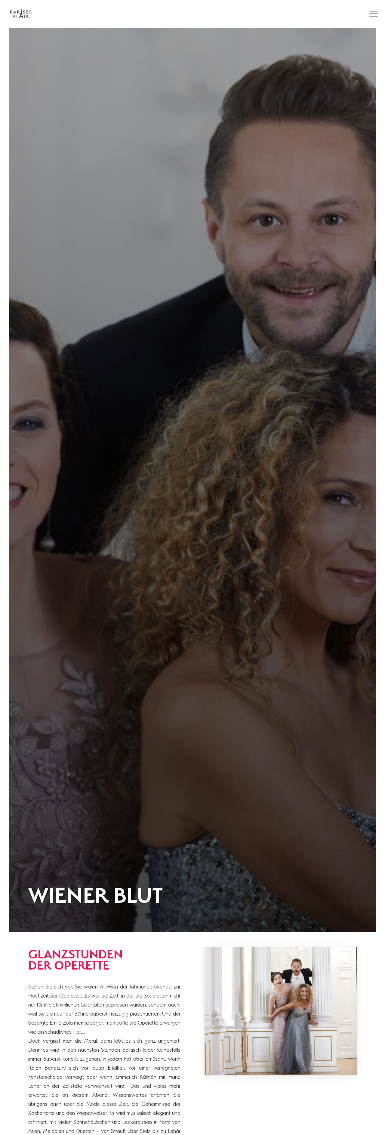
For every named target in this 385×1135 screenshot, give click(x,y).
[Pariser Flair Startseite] (21, 13)
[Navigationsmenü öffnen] (373, 14)
